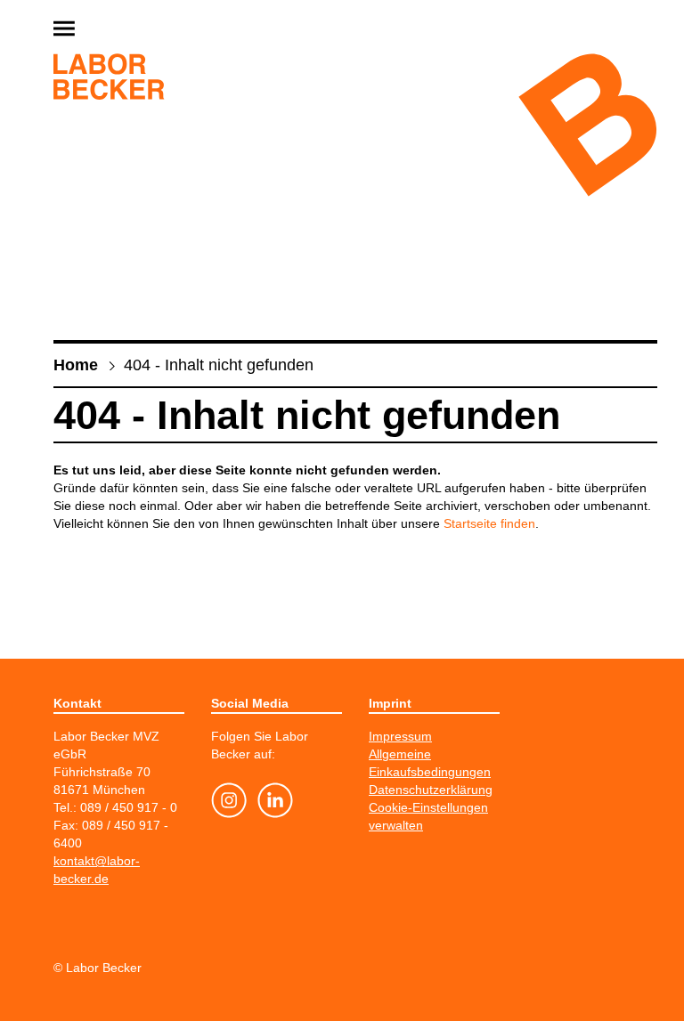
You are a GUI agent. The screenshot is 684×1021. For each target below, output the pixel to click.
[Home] (109, 79)
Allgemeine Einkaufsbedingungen (430, 763)
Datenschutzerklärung (431, 789)
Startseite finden (489, 523)
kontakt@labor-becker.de (96, 870)
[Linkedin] (275, 802)
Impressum (400, 736)
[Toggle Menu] (106, 30)
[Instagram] (229, 802)
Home (75, 365)
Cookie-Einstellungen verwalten (428, 816)
